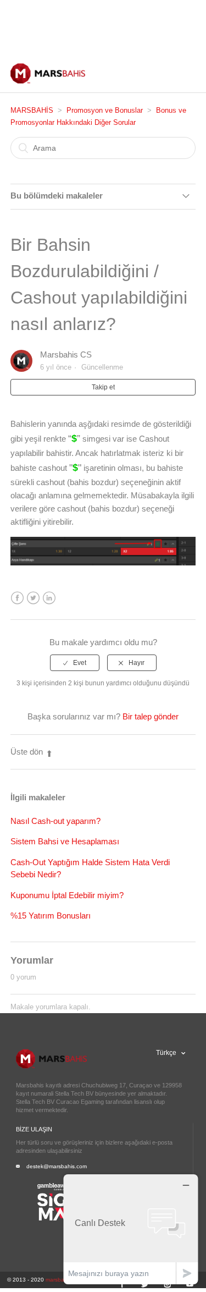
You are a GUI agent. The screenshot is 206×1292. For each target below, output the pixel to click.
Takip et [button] (103, 387)
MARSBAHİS (31, 110)
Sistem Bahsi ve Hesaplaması (64, 841)
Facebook (17, 598)
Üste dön (26, 751)
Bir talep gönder (151, 716)
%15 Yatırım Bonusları (50, 915)
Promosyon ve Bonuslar (104, 110)
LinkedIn (49, 598)
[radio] (74, 663)
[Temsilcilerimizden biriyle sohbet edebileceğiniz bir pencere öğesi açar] (130, 1229)
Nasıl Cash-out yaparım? (55, 821)
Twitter (33, 598)
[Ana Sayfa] (47, 84)
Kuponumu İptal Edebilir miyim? (67, 895)
